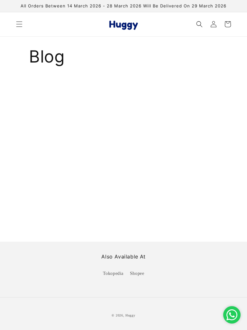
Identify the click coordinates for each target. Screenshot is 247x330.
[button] (19, 24)
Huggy (130, 315)
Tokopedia (113, 273)
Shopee (137, 273)
